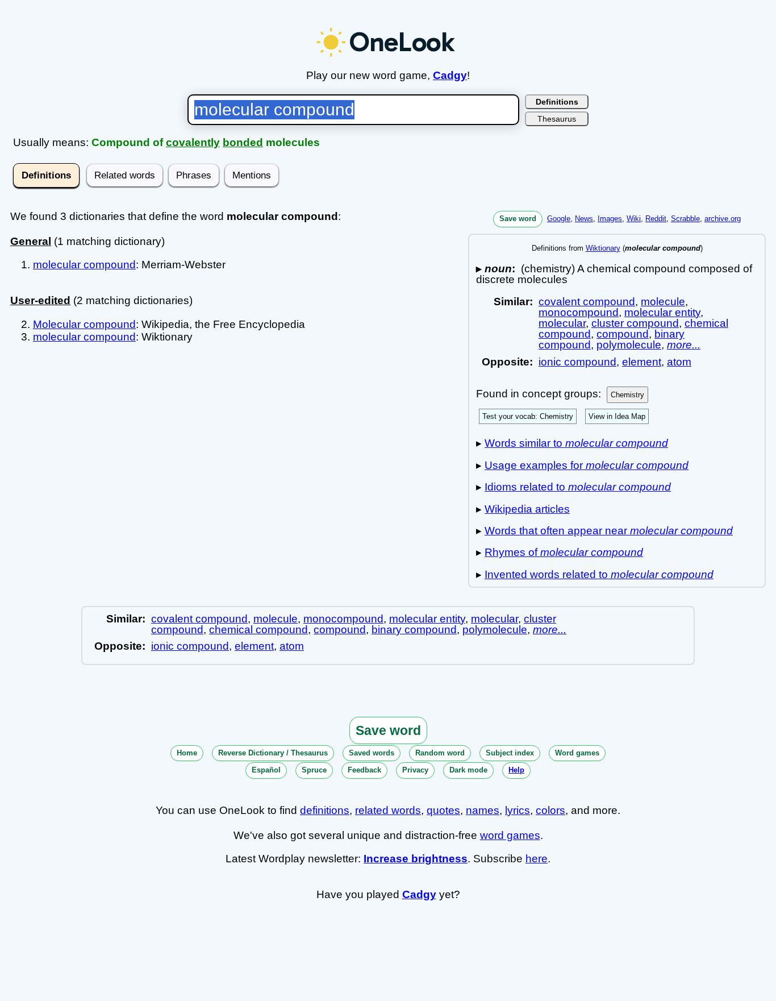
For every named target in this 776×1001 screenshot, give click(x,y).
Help (516, 770)
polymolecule (628, 345)
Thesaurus (556, 118)
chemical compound (258, 630)
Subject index (510, 753)
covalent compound (587, 302)
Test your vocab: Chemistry (527, 416)
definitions (324, 810)
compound (622, 334)
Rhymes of (564, 552)
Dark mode (468, 770)
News (584, 218)
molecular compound (84, 265)
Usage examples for (587, 465)
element (641, 362)
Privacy (415, 770)
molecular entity (662, 312)
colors (550, 810)
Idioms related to (578, 487)
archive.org (722, 218)
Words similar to (576, 443)
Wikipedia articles (527, 509)
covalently (193, 142)
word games (510, 835)
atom (679, 362)
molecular (562, 323)
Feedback (364, 770)
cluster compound (635, 323)
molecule (663, 302)
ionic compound (577, 362)
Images (610, 218)
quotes (443, 810)
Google (558, 218)
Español (266, 770)
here (536, 859)
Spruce (314, 770)
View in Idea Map (617, 416)
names (482, 810)
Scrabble (685, 218)
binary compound (414, 630)
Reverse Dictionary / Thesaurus (273, 753)
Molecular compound (84, 324)
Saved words (371, 753)
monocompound (579, 312)
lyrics (517, 810)
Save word (517, 218)
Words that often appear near (609, 531)
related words (388, 810)
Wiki (634, 218)
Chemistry (627, 395)
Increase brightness (416, 859)
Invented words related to (599, 574)
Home (187, 753)
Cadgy (450, 75)
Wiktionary (603, 248)
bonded (243, 142)
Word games (577, 753)
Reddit (655, 218)
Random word (440, 753)
